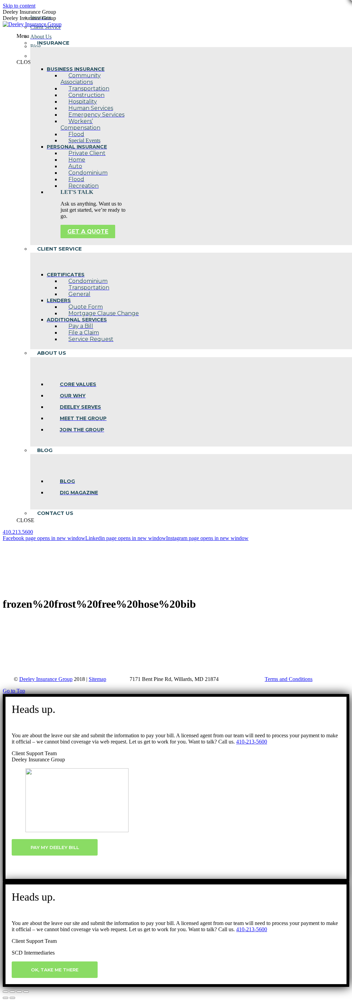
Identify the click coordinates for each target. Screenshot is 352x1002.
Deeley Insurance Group (46, 679)
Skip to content (19, 6)
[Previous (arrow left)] (5, 998)
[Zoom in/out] (26, 992)
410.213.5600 (18, 532)
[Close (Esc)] (5, 992)
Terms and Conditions (288, 679)
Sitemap (97, 679)
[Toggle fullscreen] (19, 992)
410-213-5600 (251, 742)
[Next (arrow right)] (12, 998)
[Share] (12, 992)
